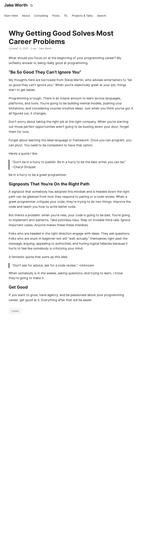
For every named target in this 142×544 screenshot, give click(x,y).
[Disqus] (71, 359)
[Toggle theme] (31, 5)
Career (15, 310)
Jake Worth (16, 5)
